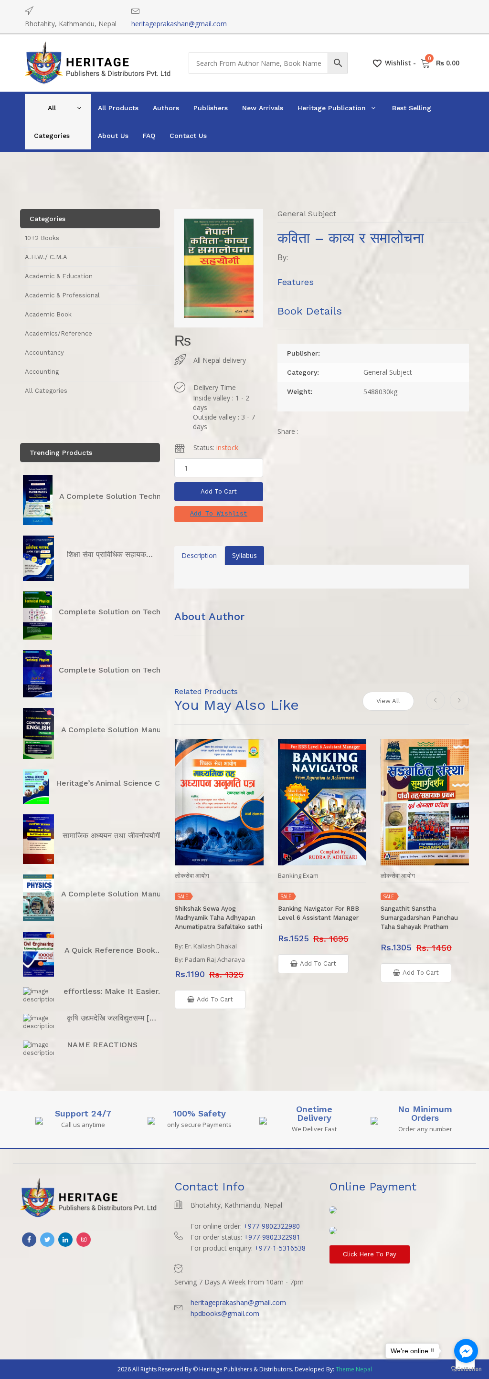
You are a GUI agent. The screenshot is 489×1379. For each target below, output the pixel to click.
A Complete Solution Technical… (120, 496)
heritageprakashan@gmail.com (179, 23)
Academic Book (48, 314)
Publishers (210, 108)
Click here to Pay (369, 1254)
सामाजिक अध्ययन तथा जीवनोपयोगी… (115, 835)
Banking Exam (298, 876)
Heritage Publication (332, 108)
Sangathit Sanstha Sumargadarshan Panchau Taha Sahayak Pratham (419, 917)
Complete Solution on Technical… (121, 611)
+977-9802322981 (272, 1237)
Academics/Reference (58, 333)
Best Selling (411, 108)
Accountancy (44, 352)
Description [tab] (199, 555)
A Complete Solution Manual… (117, 729)
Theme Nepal (354, 1369)
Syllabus (244, 555)
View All (388, 701)
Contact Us (188, 135)
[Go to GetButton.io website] (466, 1369)
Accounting (42, 371)
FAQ (149, 135)
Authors (166, 108)
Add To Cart (219, 491)
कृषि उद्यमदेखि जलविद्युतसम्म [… (111, 1017)
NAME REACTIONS (102, 1044)
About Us (113, 135)
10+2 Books (42, 238)
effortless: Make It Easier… (114, 991)
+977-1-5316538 (280, 1248)
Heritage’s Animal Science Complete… (127, 783)
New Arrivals (262, 108)
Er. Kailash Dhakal (211, 946)
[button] (218, 514)
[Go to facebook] (466, 1351)
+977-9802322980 (272, 1226)
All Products (118, 108)
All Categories (52, 121)
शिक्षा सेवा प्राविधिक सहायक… (110, 554)
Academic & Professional (62, 295)
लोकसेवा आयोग (192, 876)
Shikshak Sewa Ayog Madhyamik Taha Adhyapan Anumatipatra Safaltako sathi (218, 917)
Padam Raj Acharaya (215, 959)
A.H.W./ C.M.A (46, 257)
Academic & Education (59, 276)
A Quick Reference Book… (113, 950)
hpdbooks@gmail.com (225, 1313)
